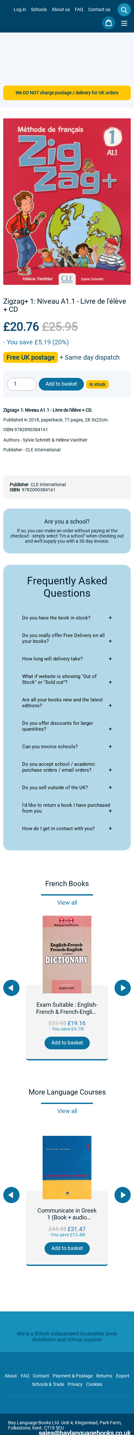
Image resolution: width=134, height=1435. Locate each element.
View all (67, 902)
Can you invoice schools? (50, 747)
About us (61, 9)
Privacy (75, 1384)
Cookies (94, 1384)
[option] (67, 988)
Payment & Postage (73, 1375)
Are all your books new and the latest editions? (62, 703)
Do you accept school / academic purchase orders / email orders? (58, 767)
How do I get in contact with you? (58, 828)
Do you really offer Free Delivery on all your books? (63, 638)
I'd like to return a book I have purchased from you (66, 808)
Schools (39, 9)
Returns (104, 1375)
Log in (20, 9)
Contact (41, 1375)
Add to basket (67, 1043)
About (11, 1375)
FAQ (79, 9)
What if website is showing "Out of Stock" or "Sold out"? (59, 679)
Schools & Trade (48, 1384)
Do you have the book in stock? (56, 618)
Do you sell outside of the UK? (55, 788)
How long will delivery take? (52, 659)
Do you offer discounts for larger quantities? (57, 726)
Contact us (99, 9)
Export (122, 1375)
